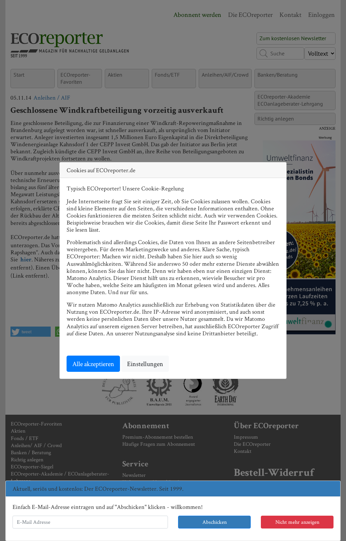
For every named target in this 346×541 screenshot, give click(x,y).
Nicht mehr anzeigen (297, 521)
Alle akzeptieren (93, 363)
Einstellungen (145, 363)
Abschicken (214, 521)
